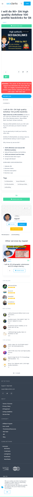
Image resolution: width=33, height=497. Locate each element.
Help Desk (9, 385)
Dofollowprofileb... (23, 184)
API (4, 434)
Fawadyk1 (11, 296)
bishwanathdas (12, 285)
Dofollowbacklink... (10, 184)
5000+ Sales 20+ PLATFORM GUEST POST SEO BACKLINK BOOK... (18, 345)
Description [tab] (7, 96)
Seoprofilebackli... (21, 181)
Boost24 (10, 291)
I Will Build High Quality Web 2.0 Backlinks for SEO (17, 332)
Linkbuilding (8, 187)
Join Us (5, 476)
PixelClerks (7, 456)
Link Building (15, 234)
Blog (4, 437)
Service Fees (6, 414)
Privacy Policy (6, 406)
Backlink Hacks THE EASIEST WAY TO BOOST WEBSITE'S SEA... (18, 320)
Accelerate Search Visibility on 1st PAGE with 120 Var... (17, 326)
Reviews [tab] (5, 99)
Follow (12, 224)
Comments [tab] (6, 103)
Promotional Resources (9, 429)
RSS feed (5, 431)
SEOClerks (7, 448)
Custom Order (16, 229)
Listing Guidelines (7, 411)
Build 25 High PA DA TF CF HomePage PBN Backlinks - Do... (18, 357)
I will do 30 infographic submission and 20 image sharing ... (16, 265)
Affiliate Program (7, 423)
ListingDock (7, 454)
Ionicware (5, 446)
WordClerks (7, 459)
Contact (22, 224)
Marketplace (5, 234)
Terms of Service (7, 403)
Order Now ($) (17, 26)
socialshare (11, 302)
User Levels (6, 426)
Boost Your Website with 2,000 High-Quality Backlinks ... (18, 364)
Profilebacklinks (9, 181)
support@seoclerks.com (8, 389)
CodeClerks (7, 451)
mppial (17, 219)
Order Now (20, 270)
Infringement (6, 409)
